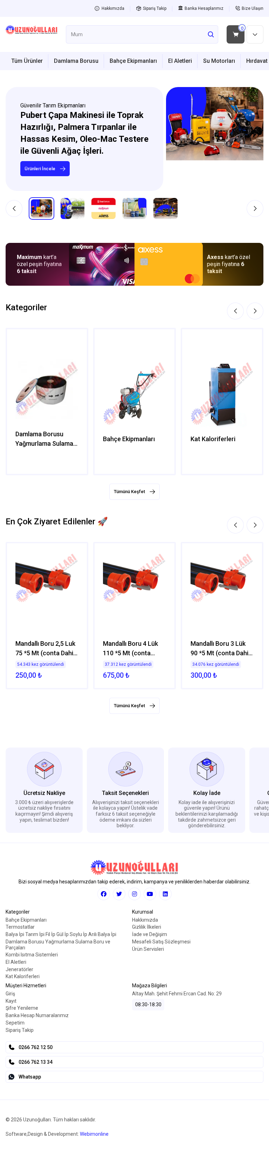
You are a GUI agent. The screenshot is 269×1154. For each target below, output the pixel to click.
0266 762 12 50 (36, 1047)
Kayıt (11, 1001)
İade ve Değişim (149, 934)
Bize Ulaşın (252, 8)
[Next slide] (255, 208)
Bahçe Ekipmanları (133, 61)
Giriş (10, 993)
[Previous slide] (14, 208)
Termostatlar (20, 927)
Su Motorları (219, 61)
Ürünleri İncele (40, 168)
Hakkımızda (113, 8)
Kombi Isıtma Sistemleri (32, 954)
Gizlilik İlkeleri (146, 927)
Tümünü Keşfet (129, 491)
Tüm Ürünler (27, 61)
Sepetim (15, 1023)
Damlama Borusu (76, 61)
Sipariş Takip (154, 8)
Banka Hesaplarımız (204, 8)
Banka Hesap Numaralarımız (37, 1015)
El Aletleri (180, 61)
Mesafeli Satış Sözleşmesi (161, 941)
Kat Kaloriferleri (23, 976)
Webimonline (94, 1134)
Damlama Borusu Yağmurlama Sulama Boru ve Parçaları (58, 944)
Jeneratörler (19, 969)
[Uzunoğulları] (31, 34)
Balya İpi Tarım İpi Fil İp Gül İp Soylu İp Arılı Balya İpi (61, 934)
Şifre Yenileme (22, 1008)
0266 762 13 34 (36, 1062)
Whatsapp (30, 1077)
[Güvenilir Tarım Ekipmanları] (214, 139)
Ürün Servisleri (148, 949)
